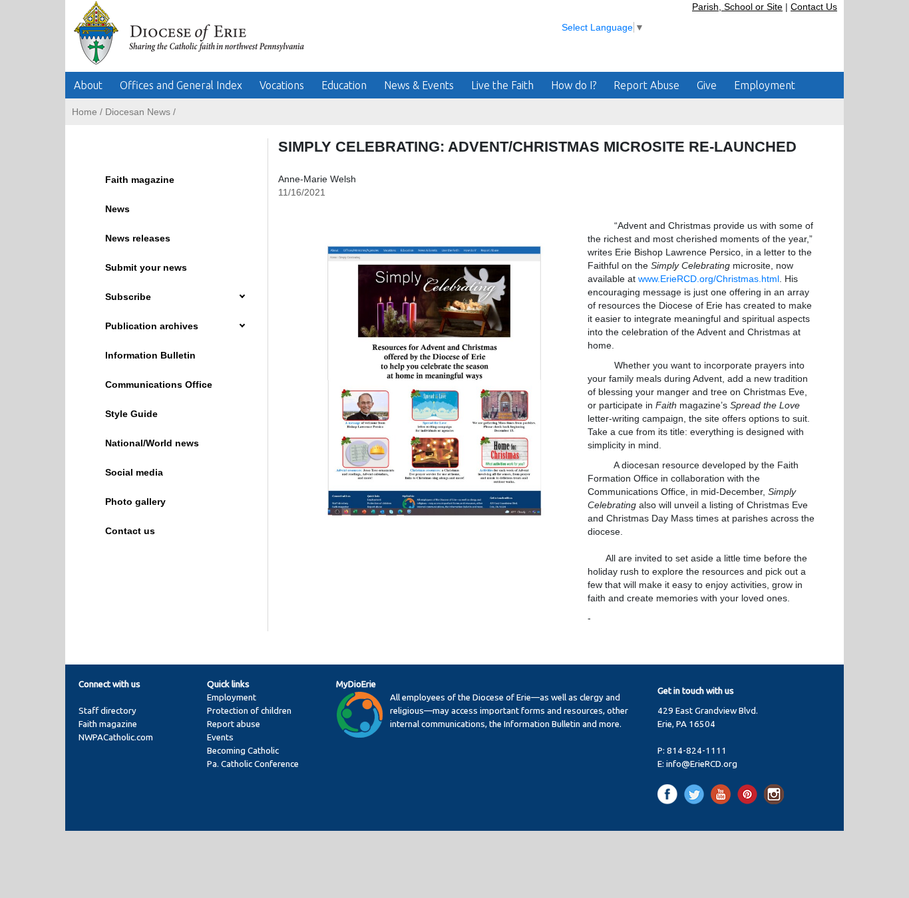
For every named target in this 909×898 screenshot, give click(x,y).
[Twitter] (696, 794)
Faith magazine (139, 179)
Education (344, 85)
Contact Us (814, 6)
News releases (137, 238)
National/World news (152, 443)
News (117, 209)
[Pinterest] (749, 794)
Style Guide (131, 413)
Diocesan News (137, 111)
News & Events (419, 85)
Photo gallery (135, 501)
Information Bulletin (150, 355)
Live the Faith (502, 85)
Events (220, 737)
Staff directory (107, 711)
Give (707, 85)
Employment (764, 85)
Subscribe (128, 296)
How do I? (573, 85)
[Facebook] (669, 794)
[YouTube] (723, 794)
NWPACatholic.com (116, 737)
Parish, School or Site (737, 6)
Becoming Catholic (243, 751)
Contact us (130, 530)
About (88, 85)
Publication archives (151, 326)
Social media (134, 472)
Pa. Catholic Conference (253, 764)
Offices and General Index (181, 85)
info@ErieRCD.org (701, 764)
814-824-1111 (697, 751)
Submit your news (146, 267)
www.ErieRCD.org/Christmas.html (708, 278)
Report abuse (233, 724)
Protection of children (249, 711)
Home (84, 111)
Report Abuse (646, 85)
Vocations (282, 85)
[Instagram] (774, 794)
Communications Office (158, 384)
